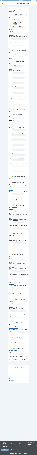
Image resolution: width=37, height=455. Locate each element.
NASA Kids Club (11, 100)
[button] (33, 0)
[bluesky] (6, 0)
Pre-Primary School (12, 443)
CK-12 (10, 344)
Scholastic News (11, 295)
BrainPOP (10, 63)
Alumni (20, 445)
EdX (10, 111)
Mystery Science (11, 284)
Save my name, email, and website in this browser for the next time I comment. (17, 378)
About (14, 3)
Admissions (27, 3)
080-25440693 (3, 446)
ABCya (10, 184)
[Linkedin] (31, 444)
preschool (24, 30)
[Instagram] (2, 0)
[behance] (5, 0)
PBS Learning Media (12, 267)
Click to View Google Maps (5, 449)
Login (34, 3)
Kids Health (11, 116)
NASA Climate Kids (12, 256)
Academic (18, 3)
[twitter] (29, 444)
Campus (20, 446)
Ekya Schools (11, 446)
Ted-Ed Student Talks (12, 339)
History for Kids (11, 178)
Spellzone (10, 262)
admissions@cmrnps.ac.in (27, 0)
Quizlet (10, 218)
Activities (20, 443)
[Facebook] (1, 0)
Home (12, 3)
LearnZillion (11, 190)
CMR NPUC (11, 447)
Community (31, 3)
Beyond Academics (22, 3)
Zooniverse (11, 301)
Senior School (11, 445)
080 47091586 (20, 0)
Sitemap (11, 448)
